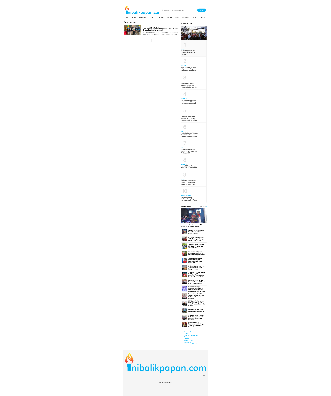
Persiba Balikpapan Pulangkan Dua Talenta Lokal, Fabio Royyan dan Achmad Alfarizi (189, 134)
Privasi (186, 337)
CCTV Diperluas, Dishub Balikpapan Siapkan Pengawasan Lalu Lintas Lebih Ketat (195, 260)
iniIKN (177, 18)
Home (126, 18)
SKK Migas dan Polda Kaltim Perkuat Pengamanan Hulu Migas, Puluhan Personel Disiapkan (196, 317)
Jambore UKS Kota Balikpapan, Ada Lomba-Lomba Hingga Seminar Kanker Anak (160, 29)
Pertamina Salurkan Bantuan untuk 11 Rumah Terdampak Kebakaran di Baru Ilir (193, 225)
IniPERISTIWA (142, 18)
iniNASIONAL (185, 18)
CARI (201, 10)
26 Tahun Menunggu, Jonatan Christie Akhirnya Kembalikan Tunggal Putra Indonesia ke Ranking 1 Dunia (196, 289)
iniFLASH (133, 18)
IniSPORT (169, 18)
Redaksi (186, 333)
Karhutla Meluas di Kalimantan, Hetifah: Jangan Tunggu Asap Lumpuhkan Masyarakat (196, 325)
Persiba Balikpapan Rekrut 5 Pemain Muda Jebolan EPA (196, 310)
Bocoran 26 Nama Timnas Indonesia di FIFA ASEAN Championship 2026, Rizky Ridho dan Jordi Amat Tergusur (188, 120)
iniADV (194, 18)
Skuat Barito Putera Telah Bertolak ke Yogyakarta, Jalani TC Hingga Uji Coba (189, 151)
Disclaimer (187, 342)
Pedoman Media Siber (191, 335)
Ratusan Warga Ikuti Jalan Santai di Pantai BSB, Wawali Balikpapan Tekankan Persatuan (196, 296)
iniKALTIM (151, 18)
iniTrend (202, 18)
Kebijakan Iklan (189, 340)
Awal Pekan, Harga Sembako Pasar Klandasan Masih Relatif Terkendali (196, 232)
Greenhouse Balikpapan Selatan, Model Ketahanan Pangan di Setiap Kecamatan (196, 253)
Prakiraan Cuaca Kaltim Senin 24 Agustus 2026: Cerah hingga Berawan (196, 267)
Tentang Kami (188, 332)
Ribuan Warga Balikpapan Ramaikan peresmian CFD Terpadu (188, 52)
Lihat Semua (203, 206)
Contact (186, 339)
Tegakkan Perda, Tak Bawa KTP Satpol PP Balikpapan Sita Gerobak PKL (196, 246)
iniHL (149, 26)
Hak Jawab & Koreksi (191, 344)
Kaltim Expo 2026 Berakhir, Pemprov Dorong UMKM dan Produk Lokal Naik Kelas (196, 282)
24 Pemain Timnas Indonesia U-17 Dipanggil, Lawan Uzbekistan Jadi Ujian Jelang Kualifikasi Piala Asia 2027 (196, 275)
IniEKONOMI (161, 18)
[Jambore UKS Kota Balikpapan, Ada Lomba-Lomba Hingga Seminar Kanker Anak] (133, 30)
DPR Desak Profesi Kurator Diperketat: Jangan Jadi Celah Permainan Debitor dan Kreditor (196, 303)
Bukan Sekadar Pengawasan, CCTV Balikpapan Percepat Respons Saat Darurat (196, 239)
